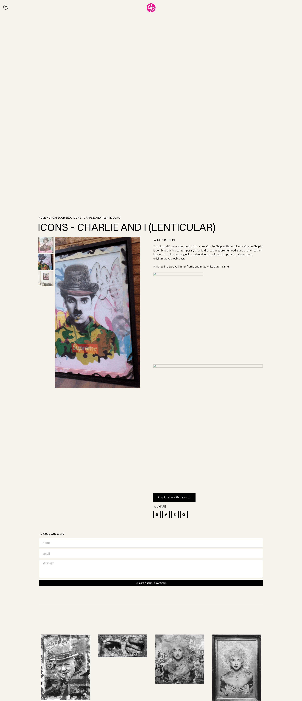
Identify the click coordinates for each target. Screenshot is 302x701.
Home (42, 217)
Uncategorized (60, 217)
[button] (136, 314)
